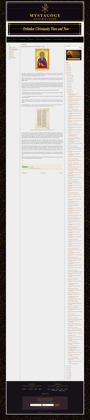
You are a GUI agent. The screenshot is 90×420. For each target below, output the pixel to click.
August (69, 81)
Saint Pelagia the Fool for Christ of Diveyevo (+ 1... (73, 107)
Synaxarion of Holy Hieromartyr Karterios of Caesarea (75, 337)
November (70, 76)
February (69, 90)
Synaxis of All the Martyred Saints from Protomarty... (74, 211)
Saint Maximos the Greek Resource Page (74, 218)
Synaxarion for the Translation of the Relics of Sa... (75, 144)
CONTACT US (45, 393)
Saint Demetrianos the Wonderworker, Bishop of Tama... (74, 141)
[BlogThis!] (29, 166)
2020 (68, 70)
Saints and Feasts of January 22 (73, 203)
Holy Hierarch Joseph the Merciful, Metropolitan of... (73, 154)
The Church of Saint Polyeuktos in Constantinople (73, 321)
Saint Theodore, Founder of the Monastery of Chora (75, 333)
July (69, 83)
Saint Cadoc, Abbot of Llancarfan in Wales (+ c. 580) (75, 178)
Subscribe (53, 389)
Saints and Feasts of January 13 (73, 292)
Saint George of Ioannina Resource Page (74, 258)
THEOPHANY (11, 52)
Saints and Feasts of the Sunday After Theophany (74, 344)
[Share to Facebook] (31, 166)
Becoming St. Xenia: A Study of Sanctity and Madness (74, 173)
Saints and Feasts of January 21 (73, 216)
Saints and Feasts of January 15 (73, 278)
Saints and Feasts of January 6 (73, 357)
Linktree (40, 389)
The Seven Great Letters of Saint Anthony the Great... (74, 186)
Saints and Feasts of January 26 (73, 158)
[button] (2, 415)
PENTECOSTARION (12, 57)
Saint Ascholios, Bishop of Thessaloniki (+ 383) (75, 191)
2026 (68, 64)
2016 (68, 367)
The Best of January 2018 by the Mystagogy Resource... (73, 94)
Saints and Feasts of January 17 (73, 257)
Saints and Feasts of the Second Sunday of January (75, 281)
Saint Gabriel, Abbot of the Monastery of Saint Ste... (74, 152)
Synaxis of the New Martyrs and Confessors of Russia (73, 135)
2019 (68, 72)
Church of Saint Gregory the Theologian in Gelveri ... (75, 161)
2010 (68, 376)
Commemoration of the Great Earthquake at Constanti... (74, 325)
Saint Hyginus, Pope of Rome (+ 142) (74, 305)
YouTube (35, 389)
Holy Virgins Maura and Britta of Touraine (75, 271)
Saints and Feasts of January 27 (73, 145)
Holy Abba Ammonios (71, 313)
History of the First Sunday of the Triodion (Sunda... (75, 125)
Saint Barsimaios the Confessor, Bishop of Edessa (75, 119)
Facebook (24, 389)
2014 (68, 370)
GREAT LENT (11, 55)
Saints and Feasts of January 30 (73, 109)
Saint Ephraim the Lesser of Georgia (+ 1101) (74, 246)
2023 (68, 65)
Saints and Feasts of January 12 (73, 301)
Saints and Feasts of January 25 (73, 168)
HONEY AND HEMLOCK (26, 37)
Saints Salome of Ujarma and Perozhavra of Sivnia (74, 276)
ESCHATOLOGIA (31, 39)
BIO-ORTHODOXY (22, 39)
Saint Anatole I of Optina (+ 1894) (73, 162)
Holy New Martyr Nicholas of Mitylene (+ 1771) (75, 268)
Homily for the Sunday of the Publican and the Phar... (75, 130)
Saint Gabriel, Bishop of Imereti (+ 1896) (74, 166)
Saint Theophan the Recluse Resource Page (75, 319)
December (70, 75)
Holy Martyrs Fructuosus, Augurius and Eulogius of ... (74, 208)
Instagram (31, 389)
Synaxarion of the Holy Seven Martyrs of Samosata (74, 121)
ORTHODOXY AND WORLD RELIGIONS (71, 37)
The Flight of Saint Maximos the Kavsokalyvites (73, 284)
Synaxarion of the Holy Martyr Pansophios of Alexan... (75, 273)
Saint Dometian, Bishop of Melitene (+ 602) (74, 316)
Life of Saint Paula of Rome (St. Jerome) (74, 147)
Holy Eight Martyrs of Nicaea (73, 300)
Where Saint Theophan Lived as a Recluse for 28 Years (75, 309)
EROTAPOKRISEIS (36, 37)
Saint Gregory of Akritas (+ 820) (73, 363)
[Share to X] (30, 166)
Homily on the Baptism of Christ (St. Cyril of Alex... (75, 353)
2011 (68, 375)
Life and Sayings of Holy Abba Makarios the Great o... (74, 237)
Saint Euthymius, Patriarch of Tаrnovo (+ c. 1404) (75, 222)
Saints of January (38, 168)
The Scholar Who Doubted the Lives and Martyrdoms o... (74, 290)
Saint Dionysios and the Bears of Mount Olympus (74, 183)
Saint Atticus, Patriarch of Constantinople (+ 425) (74, 331)
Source (22, 160)
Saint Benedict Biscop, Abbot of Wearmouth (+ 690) (73, 297)
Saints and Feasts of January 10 (73, 317)
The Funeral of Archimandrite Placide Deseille (74, 294)
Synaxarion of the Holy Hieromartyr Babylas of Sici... (74, 175)
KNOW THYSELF (45, 37)
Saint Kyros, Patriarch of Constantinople (74, 328)
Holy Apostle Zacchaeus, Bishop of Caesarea (73, 213)
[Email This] (28, 166)
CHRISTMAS (11, 51)
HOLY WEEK (11, 56)
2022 (68, 67)
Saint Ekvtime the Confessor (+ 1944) (74, 226)
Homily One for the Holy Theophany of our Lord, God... (74, 350)
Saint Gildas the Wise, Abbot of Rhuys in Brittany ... (74, 116)
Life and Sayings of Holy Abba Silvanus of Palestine (75, 241)
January (69, 92)
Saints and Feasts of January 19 (73, 239)
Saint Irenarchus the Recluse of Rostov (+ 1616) (74, 286)
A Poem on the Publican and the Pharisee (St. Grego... (74, 128)
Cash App (66, 389)
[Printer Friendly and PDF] (25, 167)
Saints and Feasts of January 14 (73, 279)
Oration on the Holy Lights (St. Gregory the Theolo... (74, 355)
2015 (68, 369)
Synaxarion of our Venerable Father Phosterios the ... (73, 359)
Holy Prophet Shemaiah (72, 335)
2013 (68, 372)
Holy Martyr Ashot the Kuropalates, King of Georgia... (74, 114)
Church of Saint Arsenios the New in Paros (75, 98)
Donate (49, 389)
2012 (68, 373)
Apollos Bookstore (54, 390)
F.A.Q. (10, 59)
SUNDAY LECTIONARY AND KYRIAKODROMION (13, 49)
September (70, 79)
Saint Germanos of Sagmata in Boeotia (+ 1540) (74, 157)
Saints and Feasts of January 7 (73, 345)
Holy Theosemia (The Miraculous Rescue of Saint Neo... (74, 170)
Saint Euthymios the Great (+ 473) (73, 219)
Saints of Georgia (32, 168)
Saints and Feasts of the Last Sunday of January (74, 133)
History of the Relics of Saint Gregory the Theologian (74, 235)
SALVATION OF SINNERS (57, 39)
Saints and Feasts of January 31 (73, 102)
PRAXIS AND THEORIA (68, 39)
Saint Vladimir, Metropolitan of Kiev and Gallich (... (74, 165)
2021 (68, 69)
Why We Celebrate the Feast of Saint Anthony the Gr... (74, 253)
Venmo (61, 389)
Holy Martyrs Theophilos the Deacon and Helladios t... (74, 340)
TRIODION (11, 53)
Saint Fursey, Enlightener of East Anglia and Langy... (74, 261)
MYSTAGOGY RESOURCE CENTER (13, 37)
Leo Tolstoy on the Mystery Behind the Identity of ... (74, 224)
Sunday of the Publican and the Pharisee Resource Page (74, 139)
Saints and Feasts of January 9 (73, 327)
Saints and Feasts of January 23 (73, 192)
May (69, 86)
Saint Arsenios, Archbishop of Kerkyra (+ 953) (74, 197)
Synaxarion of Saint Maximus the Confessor (73, 206)
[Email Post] (22, 165)
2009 (68, 378)
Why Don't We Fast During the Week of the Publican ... (75, 111)
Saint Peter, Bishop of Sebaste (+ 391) (74, 323)
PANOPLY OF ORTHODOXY (12, 39)
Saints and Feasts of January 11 (73, 307)
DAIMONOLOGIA (39, 39)
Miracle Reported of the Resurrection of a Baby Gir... (74, 97)
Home (10, 46)
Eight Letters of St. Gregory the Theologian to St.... (75, 312)
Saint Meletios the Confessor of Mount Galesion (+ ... (74, 232)
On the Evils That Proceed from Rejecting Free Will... (74, 362)
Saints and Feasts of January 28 (73, 136)
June (69, 84)
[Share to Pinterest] (32, 166)
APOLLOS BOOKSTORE (11, 41)
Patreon (57, 389)
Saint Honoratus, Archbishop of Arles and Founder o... (75, 266)
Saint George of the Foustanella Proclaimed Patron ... (75, 255)
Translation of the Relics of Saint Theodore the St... (75, 149)
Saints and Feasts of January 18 (73, 248)
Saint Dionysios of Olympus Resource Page (74, 195)
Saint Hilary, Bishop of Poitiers (73, 288)
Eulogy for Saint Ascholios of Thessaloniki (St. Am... (75, 188)
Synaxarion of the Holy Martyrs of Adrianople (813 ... (73, 202)
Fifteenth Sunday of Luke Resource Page (74, 215)
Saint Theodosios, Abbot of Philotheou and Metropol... (75, 304)
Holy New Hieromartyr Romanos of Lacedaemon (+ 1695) (74, 348)
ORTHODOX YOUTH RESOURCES (56, 37)
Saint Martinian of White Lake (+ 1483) (74, 298)
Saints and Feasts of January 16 (73, 270)
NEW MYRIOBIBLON (47, 39)
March (69, 89)
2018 (68, 73)
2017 (68, 365)
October (69, 78)
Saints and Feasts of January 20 (73, 227)
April (69, 87)
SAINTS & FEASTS (12, 47)
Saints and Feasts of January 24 (73, 181)
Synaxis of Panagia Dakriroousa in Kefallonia (73, 101)
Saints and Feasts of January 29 (73, 123)
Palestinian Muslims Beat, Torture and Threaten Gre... (74, 263)
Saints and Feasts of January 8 (73, 341)
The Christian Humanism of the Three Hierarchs (74, 105)
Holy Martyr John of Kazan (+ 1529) (74, 179)
